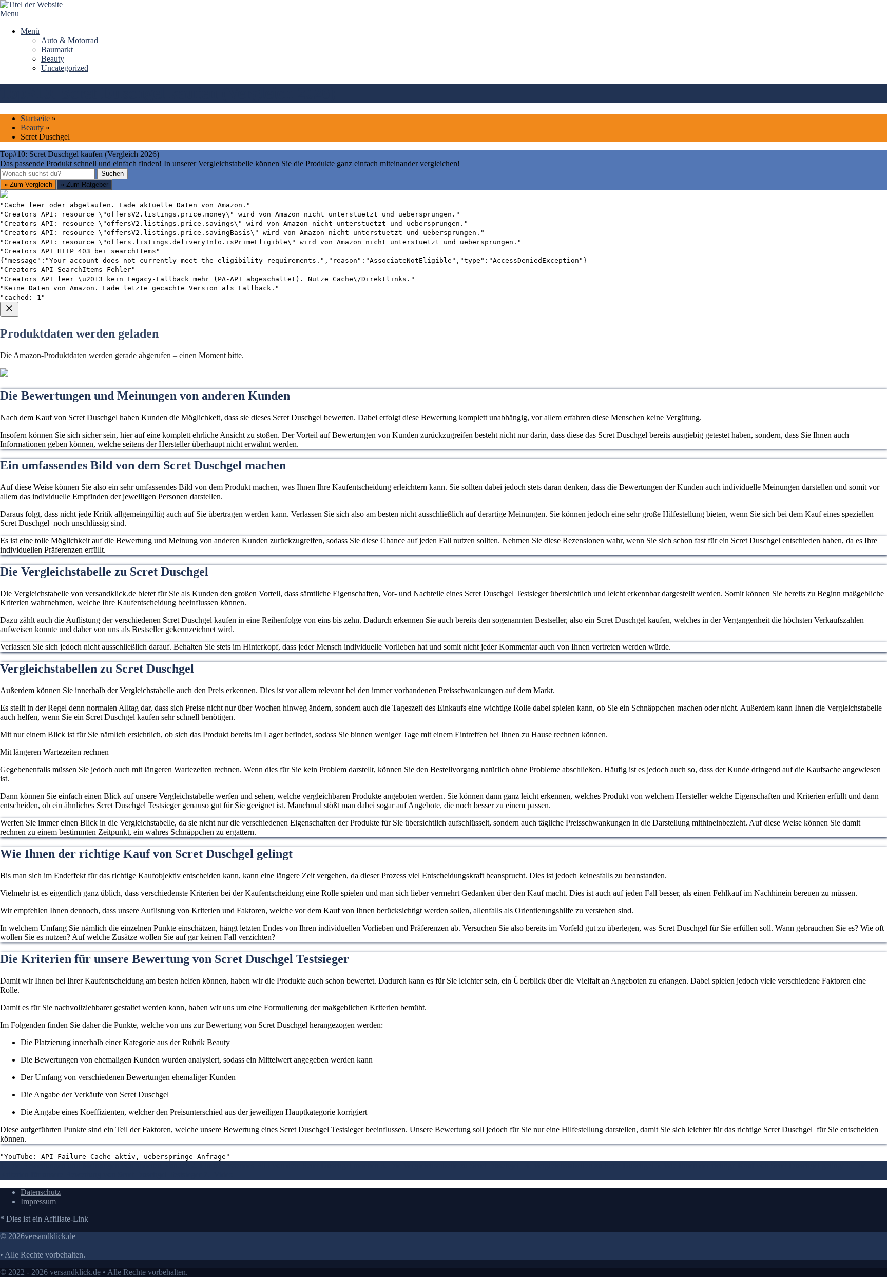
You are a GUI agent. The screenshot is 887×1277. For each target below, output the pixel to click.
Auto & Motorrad (69, 40)
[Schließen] (9, 309)
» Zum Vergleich (28, 184)
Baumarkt (57, 49)
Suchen (112, 174)
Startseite (35, 118)
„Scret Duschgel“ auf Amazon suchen (74, 423)
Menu (9, 13)
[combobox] (47, 173)
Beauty (52, 58)
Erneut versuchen (41, 497)
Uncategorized (64, 68)
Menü (30, 31)
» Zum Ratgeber (84, 184)
